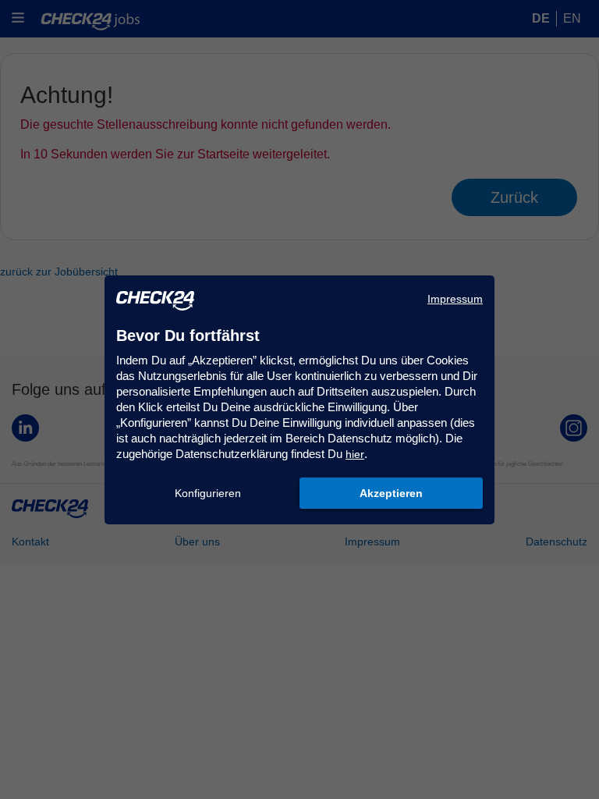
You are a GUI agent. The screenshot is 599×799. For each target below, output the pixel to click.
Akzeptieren (391, 493)
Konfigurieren (208, 493)
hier (355, 454)
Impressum (455, 299)
